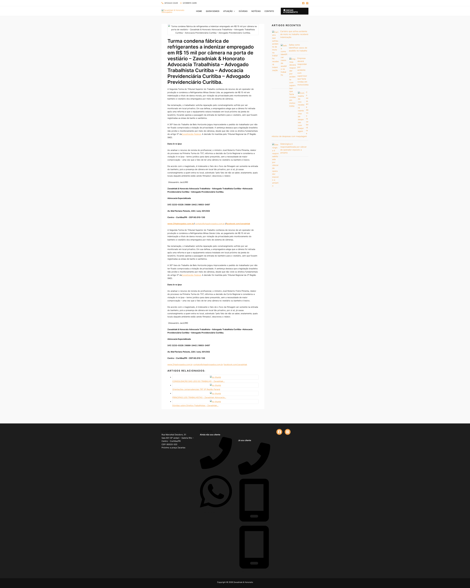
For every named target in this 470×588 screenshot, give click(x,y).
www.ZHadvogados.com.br (180, 364)
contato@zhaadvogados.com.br (210, 223)
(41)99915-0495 (190, 3)
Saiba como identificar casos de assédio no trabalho (298, 48)
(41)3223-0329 (171, 3)
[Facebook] (303, 3)
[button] (234, 11)
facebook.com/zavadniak (235, 364)
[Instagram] (307, 3)
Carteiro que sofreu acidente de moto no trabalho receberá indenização (294, 34)
